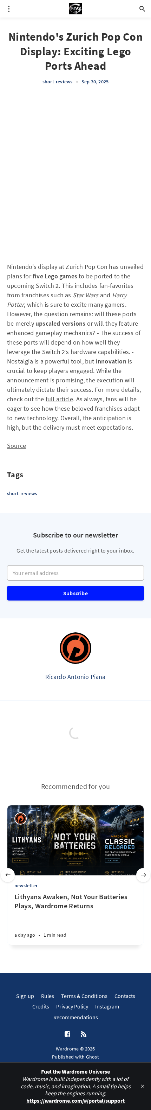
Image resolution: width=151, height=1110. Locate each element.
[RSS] (83, 1034)
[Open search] (142, 9)
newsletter (26, 885)
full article (59, 399)
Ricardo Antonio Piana (75, 677)
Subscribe (75, 593)
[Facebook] (67, 1034)
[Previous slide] (8, 875)
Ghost (92, 1057)
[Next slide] (143, 875)
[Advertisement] (75, 173)
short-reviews (57, 81)
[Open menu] (9, 9)
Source (16, 446)
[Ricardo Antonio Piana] (75, 648)
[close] (142, 1086)
